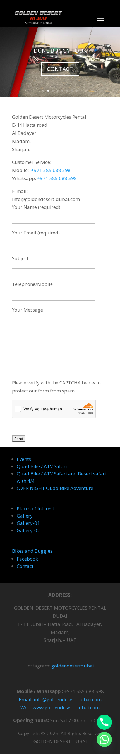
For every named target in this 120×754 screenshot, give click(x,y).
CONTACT (60, 69)
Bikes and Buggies (32, 551)
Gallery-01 (28, 523)
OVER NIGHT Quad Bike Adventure (55, 488)
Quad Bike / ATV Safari (42, 466)
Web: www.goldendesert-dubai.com (60, 707)
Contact (25, 566)
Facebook (27, 559)
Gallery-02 (28, 530)
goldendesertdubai (72, 665)
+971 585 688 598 (51, 170)
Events (24, 459)
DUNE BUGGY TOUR (60, 50)
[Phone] (104, 722)
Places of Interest (35, 508)
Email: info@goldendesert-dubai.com (60, 699)
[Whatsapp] (104, 739)
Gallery (25, 516)
